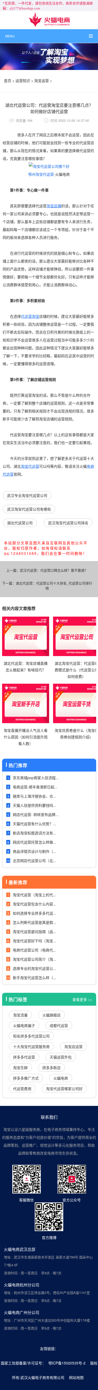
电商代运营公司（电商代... (34, 950)
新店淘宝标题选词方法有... (34, 832)
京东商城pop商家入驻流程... (36, 777)
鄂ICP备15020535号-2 (66, 1363)
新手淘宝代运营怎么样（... (34, 977)
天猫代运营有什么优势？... (34, 823)
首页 (7, 80)
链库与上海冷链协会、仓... (34, 796)
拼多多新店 (51, 1067)
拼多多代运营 (24, 1057)
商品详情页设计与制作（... (34, 851)
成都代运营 (59, 1025)
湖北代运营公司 (20, 522)
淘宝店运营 (73, 1046)
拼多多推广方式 (26, 1078)
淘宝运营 (41, 80)
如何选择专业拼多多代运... (34, 913)
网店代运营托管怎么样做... (34, 842)
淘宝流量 (20, 1015)
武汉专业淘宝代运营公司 (27, 495)
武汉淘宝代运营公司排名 (68, 522)
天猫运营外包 (61, 1057)
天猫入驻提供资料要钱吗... (34, 805)
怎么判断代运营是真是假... (34, 922)
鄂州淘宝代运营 (41, 174)
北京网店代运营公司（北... (34, 860)
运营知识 (22, 80)
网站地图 (76, 1377)
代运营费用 (22, 1088)
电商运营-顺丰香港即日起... (35, 786)
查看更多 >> (82, 999)
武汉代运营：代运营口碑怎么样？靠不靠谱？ (54, 570)
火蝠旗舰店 (51, 1015)
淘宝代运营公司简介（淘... (34, 959)
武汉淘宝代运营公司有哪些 (29, 509)
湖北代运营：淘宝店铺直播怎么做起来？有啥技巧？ (26, 666)
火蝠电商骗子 (24, 1025)
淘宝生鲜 (20, 1067)
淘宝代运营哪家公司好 (64, 1088)
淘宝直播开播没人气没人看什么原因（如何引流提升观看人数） (26, 737)
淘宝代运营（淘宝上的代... (34, 894)
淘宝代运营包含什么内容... (34, 903)
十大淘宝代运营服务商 (31, 1046)
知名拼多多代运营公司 (31, 1036)
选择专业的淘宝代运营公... (34, 968)
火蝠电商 (60, 1078)
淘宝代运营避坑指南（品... (34, 931)
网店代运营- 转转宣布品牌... (36, 814)
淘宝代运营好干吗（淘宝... (34, 940)
